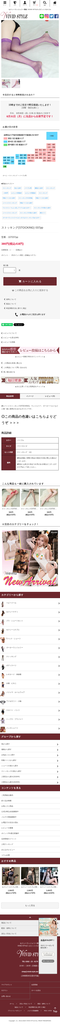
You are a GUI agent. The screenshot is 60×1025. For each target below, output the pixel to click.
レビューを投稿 (9, 342)
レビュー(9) (50, 396)
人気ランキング (7, 844)
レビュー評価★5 (16, 193)
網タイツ (42, 213)
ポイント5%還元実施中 (10, 833)
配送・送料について (44, 1003)
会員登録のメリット (8, 839)
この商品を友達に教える (12, 363)
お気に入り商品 (7, 806)
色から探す (17, 188)
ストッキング (7, 188)
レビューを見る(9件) (11, 338)
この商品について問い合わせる (15, 367)
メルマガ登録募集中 (8, 817)
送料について (11, 299)
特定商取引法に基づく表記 (16, 308)
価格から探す (39, 188)
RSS (45, 1010)
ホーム (12, 1003)
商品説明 (10, 396)
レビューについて (10, 333)
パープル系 (28, 188)
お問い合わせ (6, 996)
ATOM (50, 1010)
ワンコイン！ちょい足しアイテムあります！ (17, 208)
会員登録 (34, 984)
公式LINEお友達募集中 (10, 812)
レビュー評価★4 (30, 193)
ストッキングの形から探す (42, 208)
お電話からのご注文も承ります (31, 314)
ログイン (4, 990)
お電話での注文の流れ (9, 822)
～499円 (5, 193)
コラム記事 (5, 855)
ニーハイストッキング (10, 203)
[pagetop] (30, 917)
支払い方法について (26, 1003)
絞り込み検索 (6, 801)
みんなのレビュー (8, 850)
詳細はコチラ (30, 255)
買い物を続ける (9, 372)
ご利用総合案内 (7, 795)
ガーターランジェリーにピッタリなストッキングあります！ (21, 217)
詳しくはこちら (48, 961)
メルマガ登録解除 (33, 1010)
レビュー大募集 (7, 828)
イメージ (30, 396)
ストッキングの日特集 (26, 198)
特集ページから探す (9, 198)
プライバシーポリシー (15, 1010)
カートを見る (36, 990)
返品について (11, 304)
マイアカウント (6, 984)
